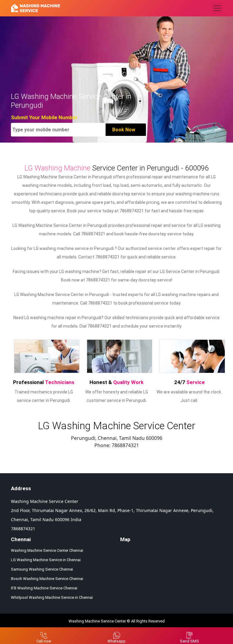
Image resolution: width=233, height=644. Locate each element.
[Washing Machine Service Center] (35, 8)
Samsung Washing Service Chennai (42, 569)
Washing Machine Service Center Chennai (47, 550)
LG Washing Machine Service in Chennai (46, 560)
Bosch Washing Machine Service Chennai (47, 578)
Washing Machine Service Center (97, 621)
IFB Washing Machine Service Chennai (44, 588)
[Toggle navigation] (217, 8)
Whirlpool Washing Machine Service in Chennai (52, 597)
